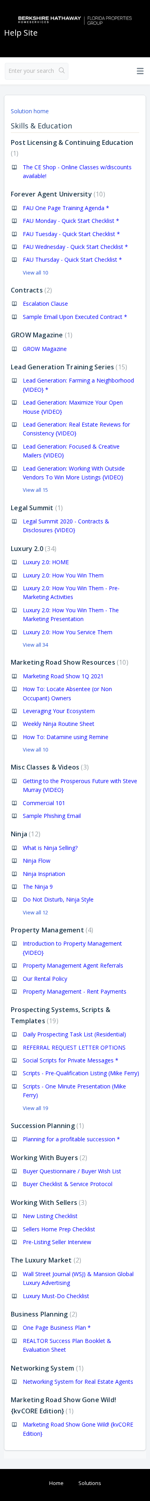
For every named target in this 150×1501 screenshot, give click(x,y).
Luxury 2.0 (32, 548)
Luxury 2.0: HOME (46, 562)
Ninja (24, 834)
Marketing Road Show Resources (68, 662)
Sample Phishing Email (52, 816)
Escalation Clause (45, 303)
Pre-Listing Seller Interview (57, 1242)
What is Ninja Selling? (50, 848)
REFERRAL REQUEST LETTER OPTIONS (74, 1047)
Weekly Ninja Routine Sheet (58, 723)
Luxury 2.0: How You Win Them (63, 575)
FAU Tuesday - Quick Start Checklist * (71, 234)
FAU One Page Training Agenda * (66, 208)
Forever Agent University (57, 194)
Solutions (89, 1483)
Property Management (51, 930)
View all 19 (35, 1108)
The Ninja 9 (38, 886)
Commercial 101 (44, 803)
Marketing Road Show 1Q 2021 (63, 676)
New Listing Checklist (50, 1216)
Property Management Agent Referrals (73, 965)
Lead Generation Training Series (68, 367)
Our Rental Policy (45, 978)
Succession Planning (46, 1125)
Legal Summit (36, 507)
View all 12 (35, 912)
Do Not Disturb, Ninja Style (58, 899)
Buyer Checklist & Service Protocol (67, 1184)
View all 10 (35, 272)
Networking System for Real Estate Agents (78, 1381)
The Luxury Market (45, 1260)
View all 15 (35, 489)
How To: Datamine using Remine (65, 737)
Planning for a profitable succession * (71, 1139)
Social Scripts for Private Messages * (70, 1060)
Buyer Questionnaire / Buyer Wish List (72, 1171)
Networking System (46, 1368)
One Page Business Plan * (57, 1327)
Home (56, 1483)
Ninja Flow (36, 860)
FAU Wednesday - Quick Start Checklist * (75, 247)
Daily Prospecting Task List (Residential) (74, 1034)
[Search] (62, 71)
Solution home (30, 111)
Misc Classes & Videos (49, 767)
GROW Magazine (40, 335)
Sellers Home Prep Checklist (59, 1229)
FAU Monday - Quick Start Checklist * (71, 220)
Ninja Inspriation (44, 874)
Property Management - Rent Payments (74, 991)
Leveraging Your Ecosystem (59, 711)
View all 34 (35, 644)
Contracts (30, 290)
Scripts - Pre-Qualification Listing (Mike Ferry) (81, 1073)
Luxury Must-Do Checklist (56, 1296)
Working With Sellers (48, 1202)
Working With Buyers (48, 1157)
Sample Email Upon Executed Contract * (75, 317)
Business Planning (43, 1314)
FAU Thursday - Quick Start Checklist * (72, 259)
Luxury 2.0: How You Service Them (67, 632)
